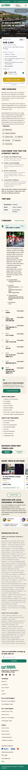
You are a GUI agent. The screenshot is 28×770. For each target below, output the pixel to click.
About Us (4, 681)
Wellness (20, 136)
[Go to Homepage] (6, 5)
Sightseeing (8, 129)
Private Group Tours (7, 711)
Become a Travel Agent (8, 717)
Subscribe (14, 661)
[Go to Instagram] (14, 675)
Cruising (7, 140)
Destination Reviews (7, 452)
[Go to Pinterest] (10, 675)
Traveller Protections (7, 740)
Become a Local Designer (8, 701)
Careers (4, 693)
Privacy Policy (5, 731)
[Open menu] (25, 5)
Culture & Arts (9, 136)
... (5, 126)
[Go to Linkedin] (2, 675)
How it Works (5, 687)
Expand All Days (19, 220)
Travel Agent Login (7, 720)
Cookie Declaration (7, 737)
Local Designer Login (7, 704)
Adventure (18, 140)
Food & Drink (8, 144)
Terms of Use (5, 728)
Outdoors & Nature (10, 133)
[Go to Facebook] (6, 675)
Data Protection (6, 734)
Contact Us (5, 684)
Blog (3, 690)
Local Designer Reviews (19, 452)
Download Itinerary (12, 390)
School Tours (5, 714)
